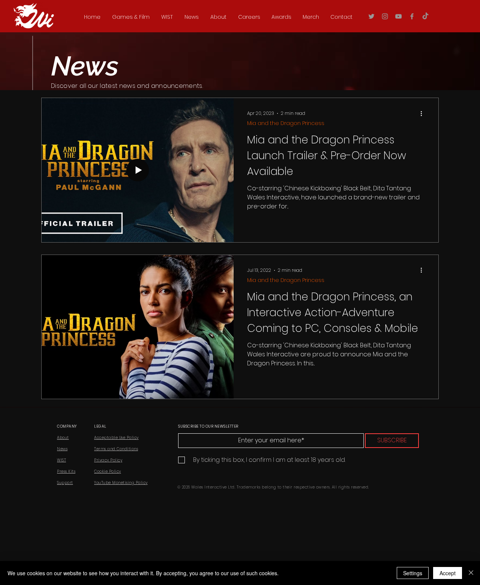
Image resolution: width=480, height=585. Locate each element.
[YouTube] (398, 16)
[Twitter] (371, 16)
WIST (61, 460)
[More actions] (423, 113)
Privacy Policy (108, 460)
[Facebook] (412, 16)
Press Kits (66, 471)
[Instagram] (385, 16)
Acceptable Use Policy (116, 437)
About (63, 437)
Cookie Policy (107, 471)
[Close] (471, 573)
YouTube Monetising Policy (121, 482)
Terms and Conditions (116, 449)
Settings (412, 573)
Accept (448, 573)
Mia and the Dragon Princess (285, 123)
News (62, 449)
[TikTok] (425, 16)
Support (65, 482)
